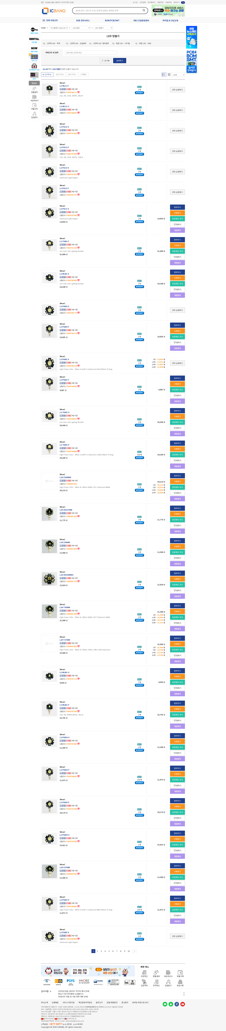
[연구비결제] (70, 982)
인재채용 (55, 1002)
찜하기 (178, 224)
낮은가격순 (60, 74)
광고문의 (125, 1002)
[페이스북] (176, 1004)
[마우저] (98, 982)
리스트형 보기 (164, 74)
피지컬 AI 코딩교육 (170, 20)
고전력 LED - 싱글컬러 (78, 43)
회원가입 (160, 2)
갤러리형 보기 (169, 74)
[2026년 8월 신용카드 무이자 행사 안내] (59, 2)
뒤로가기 (179, 15)
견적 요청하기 (177, 89)
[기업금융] (129, 982)
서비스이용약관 (68, 1002)
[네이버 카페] (171, 1004)
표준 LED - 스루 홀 (123, 43)
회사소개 (44, 1002)
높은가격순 (72, 74)
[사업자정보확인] (90, 1007)
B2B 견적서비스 (83, 20)
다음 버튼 (184, 994)
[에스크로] (113, 982)
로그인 (135, 2)
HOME (43, 28)
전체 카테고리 (52, 20)
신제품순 (83, 74)
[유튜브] (182, 1004)
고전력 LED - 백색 (53, 43)
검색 (143, 10)
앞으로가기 (183, 15)
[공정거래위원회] (47, 982)
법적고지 (99, 1002)
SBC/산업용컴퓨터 (141, 20)
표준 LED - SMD (145, 43)
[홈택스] (58, 982)
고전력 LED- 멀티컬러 (101, 43)
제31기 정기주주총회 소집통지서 (70, 993)
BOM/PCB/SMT (112, 20)
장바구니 (178, 2)
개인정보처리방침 (85, 1002)
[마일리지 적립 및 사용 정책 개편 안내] (73, 996)
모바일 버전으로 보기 (140, 1002)
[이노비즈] (84, 982)
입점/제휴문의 (112, 1002)
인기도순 (48, 74)
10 (129, 951)
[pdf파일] (78, 92)
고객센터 (143, 2)
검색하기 (119, 60)
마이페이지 (152, 2)
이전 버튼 (184, 992)
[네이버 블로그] (165, 1004)
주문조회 (168, 2)
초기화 (106, 60)
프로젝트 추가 (177, 218)
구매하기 (177, 213)
